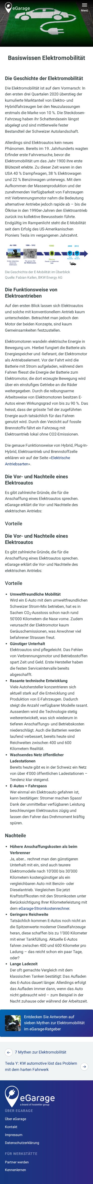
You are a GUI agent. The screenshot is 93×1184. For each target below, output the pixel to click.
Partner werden (17, 1162)
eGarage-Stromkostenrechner (44, 908)
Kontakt (11, 1127)
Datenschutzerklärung (22, 1143)
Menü (84, 10)
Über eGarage (15, 1119)
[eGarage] (17, 7)
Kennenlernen (15, 1170)
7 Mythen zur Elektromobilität (40, 1052)
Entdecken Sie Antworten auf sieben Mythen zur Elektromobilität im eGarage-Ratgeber (54, 1023)
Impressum (13, 1135)
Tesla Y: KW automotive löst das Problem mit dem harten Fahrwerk (41, 1066)
